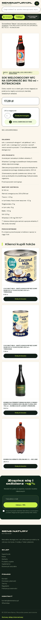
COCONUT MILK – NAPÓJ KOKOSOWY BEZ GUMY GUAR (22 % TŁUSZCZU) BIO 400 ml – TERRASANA (20, 347)
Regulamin (5, 586)
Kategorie (8, 17)
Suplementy (6, 564)
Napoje (14, 23)
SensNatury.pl (17, 3)
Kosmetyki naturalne (9, 566)
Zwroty (4, 583)
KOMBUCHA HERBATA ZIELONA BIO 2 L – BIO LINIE (20, 459)
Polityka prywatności (9, 588)
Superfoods (6, 554)
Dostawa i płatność (9, 581)
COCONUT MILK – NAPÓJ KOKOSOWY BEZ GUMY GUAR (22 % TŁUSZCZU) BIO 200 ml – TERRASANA (20, 290)
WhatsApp (6, 603)
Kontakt (5, 579)
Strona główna (6, 23)
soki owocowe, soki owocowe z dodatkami (20, 73)
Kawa (4, 557)
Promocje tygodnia (19, 16)
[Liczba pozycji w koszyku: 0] (36, 3)
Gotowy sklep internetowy (12, 617)
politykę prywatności (12, 514)
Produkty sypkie (8, 562)
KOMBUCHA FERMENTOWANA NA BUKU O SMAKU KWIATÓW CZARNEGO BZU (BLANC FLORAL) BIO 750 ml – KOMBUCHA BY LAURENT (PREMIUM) (20, 404)
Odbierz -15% (20, 505)
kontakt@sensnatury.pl (10, 601)
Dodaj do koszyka (22, 116)
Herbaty (5, 559)
